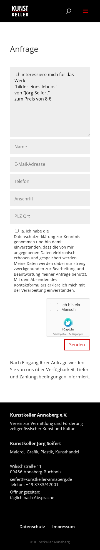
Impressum (63, 526)
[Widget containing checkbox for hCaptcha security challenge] (68, 317)
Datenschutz (32, 526)
